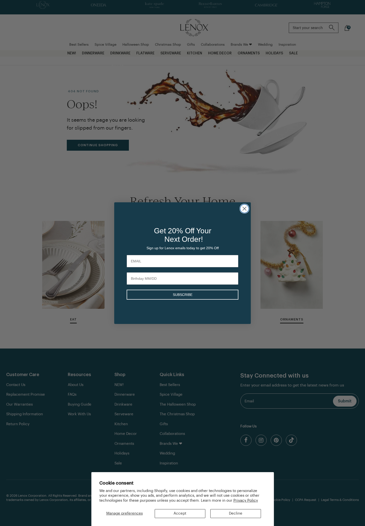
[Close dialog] (244, 208)
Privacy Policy (245, 500)
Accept (180, 513)
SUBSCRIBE (182, 295)
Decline (235, 513)
